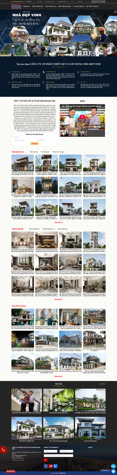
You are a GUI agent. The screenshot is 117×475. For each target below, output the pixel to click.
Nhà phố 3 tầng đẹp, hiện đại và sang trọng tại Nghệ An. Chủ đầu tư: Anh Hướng (46, 173)
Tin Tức (72, 1)
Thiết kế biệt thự (34, 152)
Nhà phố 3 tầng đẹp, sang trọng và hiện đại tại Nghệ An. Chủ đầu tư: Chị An (22, 217)
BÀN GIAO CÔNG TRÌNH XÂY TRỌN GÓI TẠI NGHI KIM (26, 413)
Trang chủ (26, 6)
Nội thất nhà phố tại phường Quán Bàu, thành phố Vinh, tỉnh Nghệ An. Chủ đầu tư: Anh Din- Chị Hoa (23, 294)
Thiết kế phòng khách (34, 229)
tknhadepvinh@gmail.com (18, 1)
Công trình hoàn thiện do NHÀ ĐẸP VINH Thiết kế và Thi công (23, 371)
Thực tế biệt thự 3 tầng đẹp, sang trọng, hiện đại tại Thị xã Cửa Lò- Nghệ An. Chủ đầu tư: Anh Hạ (94, 327)
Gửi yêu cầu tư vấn (50, 1)
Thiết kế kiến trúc (37, 6)
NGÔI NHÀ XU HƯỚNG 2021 (26, 441)
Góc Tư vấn (26, 12)
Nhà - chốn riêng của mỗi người (58, 441)
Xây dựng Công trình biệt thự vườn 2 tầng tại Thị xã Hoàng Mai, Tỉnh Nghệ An (70, 349)
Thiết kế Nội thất (50, 6)
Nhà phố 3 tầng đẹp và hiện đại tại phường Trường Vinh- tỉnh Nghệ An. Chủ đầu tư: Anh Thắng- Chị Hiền (46, 195)
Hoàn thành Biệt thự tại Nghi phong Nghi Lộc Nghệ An (94, 349)
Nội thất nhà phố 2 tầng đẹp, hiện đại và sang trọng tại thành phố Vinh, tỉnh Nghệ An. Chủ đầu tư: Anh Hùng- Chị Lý (70, 272)
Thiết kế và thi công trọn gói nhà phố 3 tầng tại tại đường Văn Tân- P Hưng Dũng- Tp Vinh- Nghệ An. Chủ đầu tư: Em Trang (70, 327)
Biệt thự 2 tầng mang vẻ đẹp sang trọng (70, 371)
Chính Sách (80, 1)
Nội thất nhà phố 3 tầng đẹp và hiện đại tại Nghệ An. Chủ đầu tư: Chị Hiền (22, 195)
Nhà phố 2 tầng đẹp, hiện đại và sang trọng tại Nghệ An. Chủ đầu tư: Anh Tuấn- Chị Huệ (22, 173)
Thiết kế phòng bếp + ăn (49, 229)
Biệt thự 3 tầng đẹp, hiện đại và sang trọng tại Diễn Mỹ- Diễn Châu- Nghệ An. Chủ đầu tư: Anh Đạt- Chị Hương (94, 173)
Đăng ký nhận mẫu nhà (62, 1)
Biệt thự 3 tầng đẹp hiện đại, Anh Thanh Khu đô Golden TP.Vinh (46, 371)
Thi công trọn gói (78, 6)
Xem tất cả (58, 222)
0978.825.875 (29, 1)
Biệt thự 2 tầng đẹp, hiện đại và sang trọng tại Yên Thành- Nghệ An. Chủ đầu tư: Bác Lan (70, 217)
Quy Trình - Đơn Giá (92, 6)
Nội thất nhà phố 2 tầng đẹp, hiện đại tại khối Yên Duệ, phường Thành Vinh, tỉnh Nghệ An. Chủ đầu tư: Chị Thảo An (22, 272)
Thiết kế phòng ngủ (62, 229)
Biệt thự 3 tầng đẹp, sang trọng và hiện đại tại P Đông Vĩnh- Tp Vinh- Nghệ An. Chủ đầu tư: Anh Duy (22, 349)
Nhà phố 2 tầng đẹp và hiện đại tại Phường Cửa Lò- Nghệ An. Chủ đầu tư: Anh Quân (46, 217)
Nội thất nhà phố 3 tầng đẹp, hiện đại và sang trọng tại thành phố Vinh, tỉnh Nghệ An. (46, 294)
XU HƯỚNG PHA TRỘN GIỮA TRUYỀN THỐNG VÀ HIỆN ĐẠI (90, 413)
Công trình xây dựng (64, 6)
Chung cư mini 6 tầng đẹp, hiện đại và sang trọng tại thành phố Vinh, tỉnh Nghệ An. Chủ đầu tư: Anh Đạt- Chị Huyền (94, 250)
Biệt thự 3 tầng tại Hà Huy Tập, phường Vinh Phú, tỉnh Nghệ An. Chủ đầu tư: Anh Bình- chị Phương (70, 195)
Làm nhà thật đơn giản (90, 441)
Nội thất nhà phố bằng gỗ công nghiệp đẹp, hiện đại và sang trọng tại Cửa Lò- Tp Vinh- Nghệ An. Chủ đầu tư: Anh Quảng (70, 294)
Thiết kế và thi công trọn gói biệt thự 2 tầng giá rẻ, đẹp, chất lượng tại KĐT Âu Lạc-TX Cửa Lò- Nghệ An (46, 349)
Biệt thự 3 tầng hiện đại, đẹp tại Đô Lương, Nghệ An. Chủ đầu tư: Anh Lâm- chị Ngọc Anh (70, 173)
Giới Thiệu (40, 1)
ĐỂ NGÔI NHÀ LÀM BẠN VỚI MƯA (58, 413)
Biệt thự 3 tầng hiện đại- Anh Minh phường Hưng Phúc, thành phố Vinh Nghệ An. (94, 371)
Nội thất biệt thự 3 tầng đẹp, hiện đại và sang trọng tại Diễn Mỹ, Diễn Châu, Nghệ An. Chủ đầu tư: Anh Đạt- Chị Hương (22, 250)
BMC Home (63, 473)
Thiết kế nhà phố (45, 152)
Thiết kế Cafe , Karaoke (58, 152)
